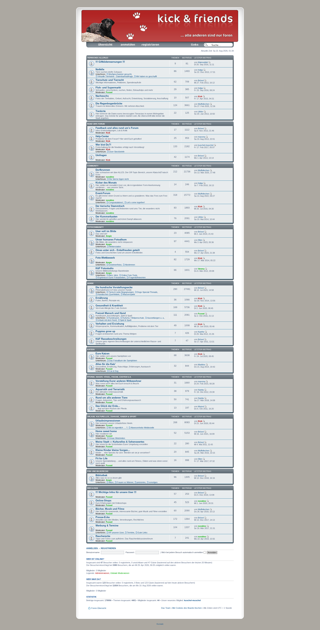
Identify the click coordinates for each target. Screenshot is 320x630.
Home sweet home (106, 431)
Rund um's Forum (96, 124)
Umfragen (101, 155)
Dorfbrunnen (103, 169)
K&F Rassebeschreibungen (111, 339)
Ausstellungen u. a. (155, 318)
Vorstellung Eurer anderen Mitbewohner (118, 381)
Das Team (165, 608)
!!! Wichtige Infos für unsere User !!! (116, 492)
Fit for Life (101, 458)
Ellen (200, 240)
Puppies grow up (105, 331)
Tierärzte (101, 111)
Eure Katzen (102, 353)
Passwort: (130, 552)
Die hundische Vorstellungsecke (114, 287)
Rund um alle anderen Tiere (111, 397)
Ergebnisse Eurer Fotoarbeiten (111, 277)
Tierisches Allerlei (97, 58)
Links (185, 43)
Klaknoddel (203, 62)
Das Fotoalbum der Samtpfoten (123, 360)
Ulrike (200, 111)
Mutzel (201, 406)
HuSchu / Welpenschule (133, 318)
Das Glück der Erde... (108, 406)
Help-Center (102, 136)
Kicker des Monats (106, 182)
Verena (201, 269)
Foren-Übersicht (101, 43)
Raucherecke (103, 536)
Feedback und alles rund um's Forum (117, 128)
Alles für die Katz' (106, 364)
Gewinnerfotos (115, 265)
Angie (109, 236)
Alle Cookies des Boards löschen (187, 608)
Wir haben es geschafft (146, 76)
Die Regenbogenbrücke (109, 103)
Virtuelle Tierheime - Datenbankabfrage (115, 76)
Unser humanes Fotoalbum (111, 239)
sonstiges (153, 482)
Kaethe (201, 332)
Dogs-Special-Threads (147, 292)
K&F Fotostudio (105, 268)
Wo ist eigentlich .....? (118, 427)
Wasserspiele (129, 294)
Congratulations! (116, 202)
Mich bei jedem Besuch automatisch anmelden (182, 552)
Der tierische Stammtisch (110, 206)
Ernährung (102, 298)
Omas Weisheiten (117, 438)
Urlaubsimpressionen (108, 420)
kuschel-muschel (205, 145)
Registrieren (144, 43)
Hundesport (114, 318)
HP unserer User (116, 532)
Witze (111, 482)
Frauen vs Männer (125, 482)
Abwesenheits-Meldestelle (142, 427)
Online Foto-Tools (129, 275)
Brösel (201, 80)
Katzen (90, 349)
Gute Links (142, 532)
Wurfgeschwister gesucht (120, 74)
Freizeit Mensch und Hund (111, 313)
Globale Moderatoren (119, 573)
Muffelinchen (203, 104)
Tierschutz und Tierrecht (110, 80)
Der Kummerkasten (106, 216)
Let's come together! (135, 202)
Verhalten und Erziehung (110, 323)
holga (200, 70)
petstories (141, 482)
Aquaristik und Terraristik (110, 389)
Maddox (201, 364)
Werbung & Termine (107, 525)
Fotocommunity (95, 227)
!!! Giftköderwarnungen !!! (110, 61)
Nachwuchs (102, 96)
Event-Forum (103, 193)
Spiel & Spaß (125, 320)
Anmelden (121, 43)
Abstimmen (130, 265)
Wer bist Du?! (103, 144)
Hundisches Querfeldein (108, 294)
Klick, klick (113, 275)
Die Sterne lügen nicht (119, 179)
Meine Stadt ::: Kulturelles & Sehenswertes (120, 441)
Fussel (109, 92)
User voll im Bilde (106, 231)
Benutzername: (93, 552)
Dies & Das (92, 488)
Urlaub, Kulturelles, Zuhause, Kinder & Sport (111, 417)
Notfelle (100, 69)
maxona (201, 137)
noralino (110, 177)
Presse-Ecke (103, 517)
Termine (130, 532)
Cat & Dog (113, 371)
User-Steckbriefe (116, 152)
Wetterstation (115, 246)
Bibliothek (101, 475)
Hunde (90, 283)
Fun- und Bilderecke (98, 471)
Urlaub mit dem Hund (107, 320)
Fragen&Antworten (137, 277)
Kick (200, 96)
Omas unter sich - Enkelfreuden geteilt (118, 250)
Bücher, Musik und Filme (110, 508)
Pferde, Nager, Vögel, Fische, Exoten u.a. (109, 377)
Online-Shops (103, 500)
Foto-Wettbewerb (105, 257)
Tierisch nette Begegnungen (121, 292)
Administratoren (102, 573)
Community (93, 166)
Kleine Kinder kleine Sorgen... (113, 450)
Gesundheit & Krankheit (109, 305)
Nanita (201, 390)
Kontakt (160, 624)
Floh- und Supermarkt (108, 87)
